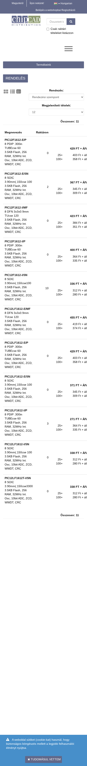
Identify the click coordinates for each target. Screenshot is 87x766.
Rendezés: (56, 90)
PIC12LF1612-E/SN (17, 376)
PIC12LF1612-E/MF (18, 308)
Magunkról (17, 3)
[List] (13, 92)
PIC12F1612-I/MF (16, 207)
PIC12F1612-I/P (15, 241)
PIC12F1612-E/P (15, 139)
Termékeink (43, 64)
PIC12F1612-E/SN (16, 173)
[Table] (18, 91)
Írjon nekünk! (37, 3)
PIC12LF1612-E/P (16, 342)
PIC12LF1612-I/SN (17, 444)
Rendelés (15, 78)
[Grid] (6, 92)
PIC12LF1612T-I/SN (18, 478)
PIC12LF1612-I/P (16, 410)
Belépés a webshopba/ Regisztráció (55, 10)
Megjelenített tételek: (56, 105)
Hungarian (66, 3)
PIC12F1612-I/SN (16, 275)
